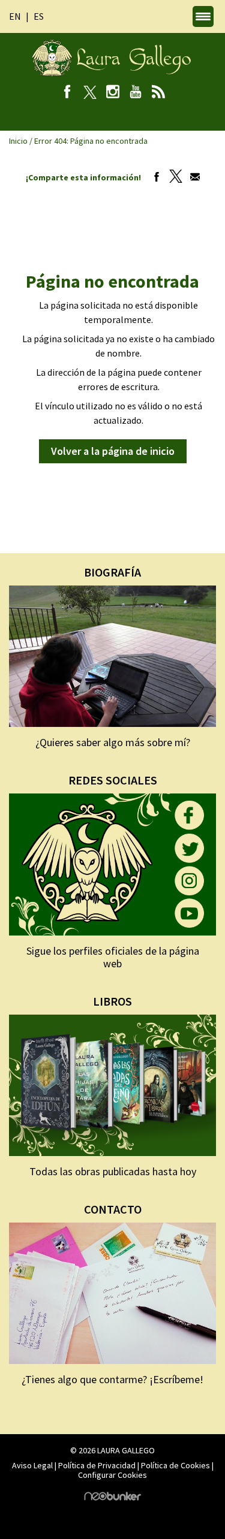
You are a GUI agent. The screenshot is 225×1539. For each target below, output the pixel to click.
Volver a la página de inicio (113, 451)
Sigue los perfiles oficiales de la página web (112, 957)
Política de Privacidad (97, 1465)
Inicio (18, 140)
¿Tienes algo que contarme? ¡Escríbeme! (112, 1379)
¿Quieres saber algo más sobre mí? (112, 742)
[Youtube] (135, 93)
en (15, 16)
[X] (89, 93)
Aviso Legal (32, 1465)
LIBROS (112, 1001)
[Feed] (158, 93)
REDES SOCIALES (112, 779)
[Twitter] (172, 177)
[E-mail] (192, 177)
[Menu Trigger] (203, 16)
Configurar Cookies (112, 1474)
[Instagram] (112, 93)
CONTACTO (113, 1209)
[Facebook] (66, 93)
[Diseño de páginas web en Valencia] (113, 1497)
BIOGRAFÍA (112, 572)
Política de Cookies (175, 1465)
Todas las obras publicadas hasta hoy (112, 1171)
